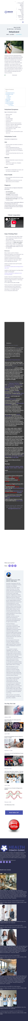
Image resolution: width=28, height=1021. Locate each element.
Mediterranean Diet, (17, 978)
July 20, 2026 (7, 785)
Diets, (16, 976)
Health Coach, (18, 947)
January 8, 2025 (7, 717)
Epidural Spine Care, (4, 892)
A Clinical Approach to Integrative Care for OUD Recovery (11, 1011)
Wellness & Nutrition (14, 383)
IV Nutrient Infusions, (14, 894)
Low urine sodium (9, 191)
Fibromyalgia (16, 391)
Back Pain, (15, 890)
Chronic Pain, (8, 921)
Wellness (17, 952)
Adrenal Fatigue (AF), (4, 890)
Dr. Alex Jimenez (9, 466)
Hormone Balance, (4, 948)
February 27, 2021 (8, 768)
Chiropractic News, (4, 891)
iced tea (19, 243)
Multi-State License (18, 491)
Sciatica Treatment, (23, 895)
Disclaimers (12, 105)
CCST (11, 467)
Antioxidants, (7, 976)
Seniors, (11, 951)
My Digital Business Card (14, 508)
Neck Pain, (2, 895)
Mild (8, 95)
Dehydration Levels (9, 94)
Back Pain (7, 387)
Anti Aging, (11, 890)
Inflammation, (7, 894)
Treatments (14, 898)
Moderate (9, 96)
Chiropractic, (20, 890)
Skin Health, (15, 951)
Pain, (9, 922)
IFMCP (15, 467)
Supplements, (10, 982)
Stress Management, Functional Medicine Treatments (14, 395)
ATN (22, 467)
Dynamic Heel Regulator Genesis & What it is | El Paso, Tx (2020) (13, 737)
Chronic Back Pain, (12, 891)
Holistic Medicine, (17, 921)
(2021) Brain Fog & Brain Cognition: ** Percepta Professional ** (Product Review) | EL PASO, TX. (13, 772)
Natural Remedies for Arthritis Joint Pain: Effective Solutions (12, 720)
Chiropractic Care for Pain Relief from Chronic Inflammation (13, 754)
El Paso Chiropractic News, (21, 891)
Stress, (10, 898)
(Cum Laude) (19, 500)
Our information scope (10, 399)
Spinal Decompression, (18, 896)
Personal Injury (11, 384)
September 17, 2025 (8, 750)
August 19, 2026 (3, 988)
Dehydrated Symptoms (10, 92)
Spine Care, (6, 898)
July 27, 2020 (7, 733)
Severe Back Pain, (4, 896)
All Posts (12, 34)
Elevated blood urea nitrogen (11, 198)
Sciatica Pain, (16, 895)
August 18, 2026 (3, 1012)
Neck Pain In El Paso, (9, 895)
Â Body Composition (10, 101)
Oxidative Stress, (3, 950)
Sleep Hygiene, (11, 896)
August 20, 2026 (3, 927)
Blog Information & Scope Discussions (12, 359)
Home (7, 34)
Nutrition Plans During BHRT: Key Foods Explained (10, 986)
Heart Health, (19, 892)
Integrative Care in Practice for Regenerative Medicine (13, 789)
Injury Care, (23, 921)
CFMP (19, 467)
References (11, 104)
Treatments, (13, 952)
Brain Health (8, 99)
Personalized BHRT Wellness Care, (14, 950)
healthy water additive (18, 242)
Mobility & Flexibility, (17, 948)
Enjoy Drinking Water (10, 103)
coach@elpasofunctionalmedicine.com (8, 860)
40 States (19, 492)
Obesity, (23, 948)
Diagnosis (8, 100)
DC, (14, 466)
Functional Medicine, (12, 892)
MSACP (17, 466)
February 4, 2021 (7, 802)
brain (9, 178)
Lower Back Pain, (22, 894)
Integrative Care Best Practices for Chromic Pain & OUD (11, 925)
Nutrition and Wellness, (9, 979)
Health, (12, 921)
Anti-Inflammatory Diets (9, 804)
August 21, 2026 (3, 902)
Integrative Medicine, (4, 922)
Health (9, 27)
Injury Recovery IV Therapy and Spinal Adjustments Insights (12, 900)
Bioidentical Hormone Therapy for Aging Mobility (10, 955)
